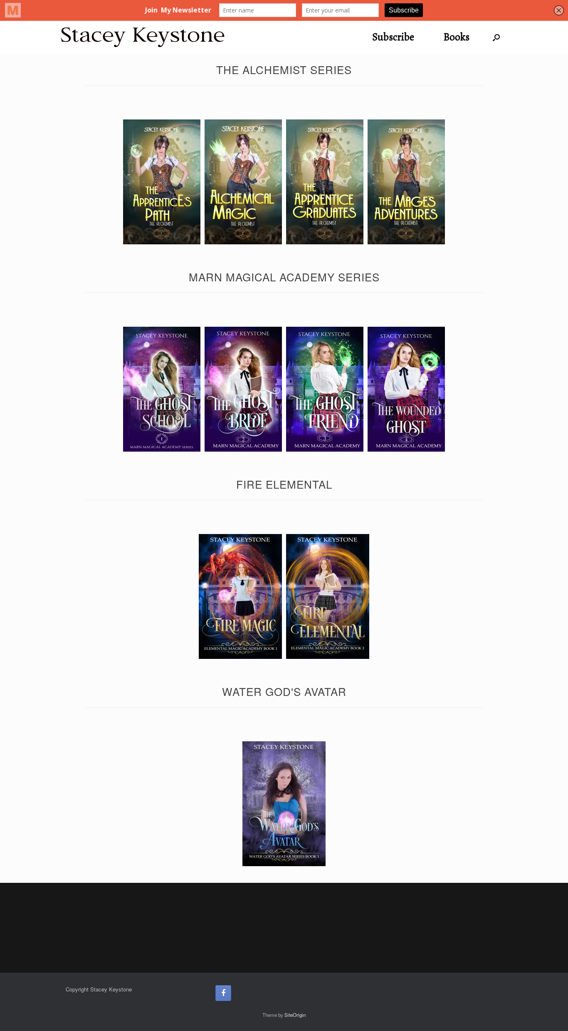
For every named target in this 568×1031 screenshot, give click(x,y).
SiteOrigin (295, 1014)
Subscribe (393, 37)
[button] (496, 37)
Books (456, 37)
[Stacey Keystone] (142, 37)
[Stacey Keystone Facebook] (223, 993)
